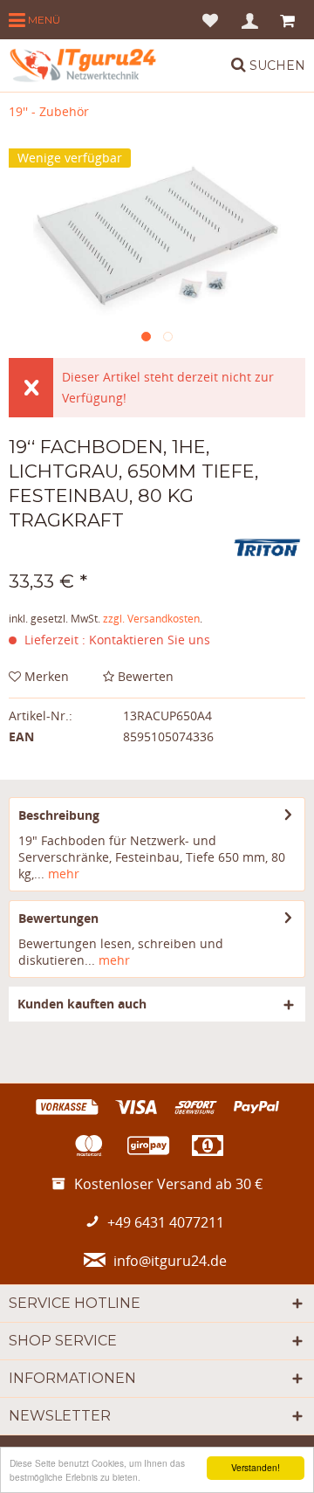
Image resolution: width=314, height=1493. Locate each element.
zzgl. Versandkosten (151, 618)
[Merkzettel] (210, 19)
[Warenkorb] (289, 19)
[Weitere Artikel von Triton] (267, 548)
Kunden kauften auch (82, 1003)
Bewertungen (58, 918)
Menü (42, 19)
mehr (61, 873)
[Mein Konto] (251, 19)
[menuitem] (34, 19)
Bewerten (144, 676)
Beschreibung (58, 815)
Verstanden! (255, 1467)
